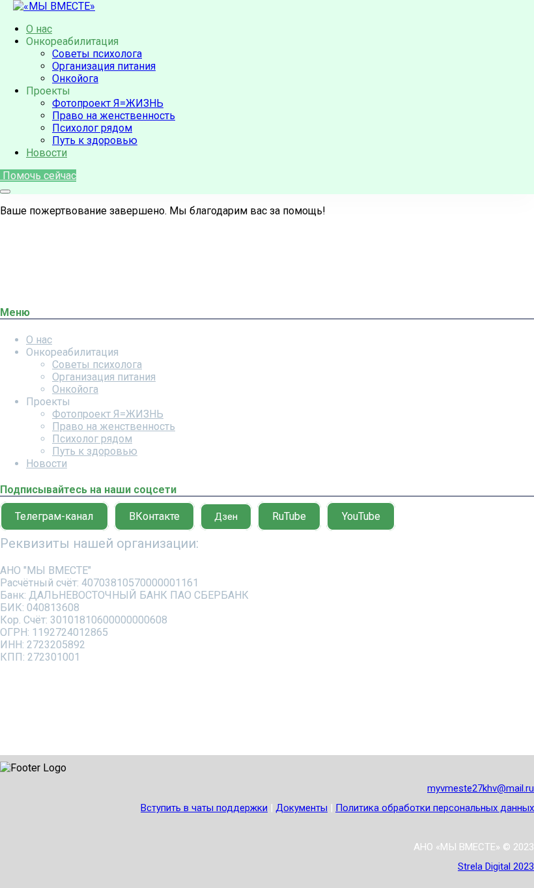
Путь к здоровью (94, 140)
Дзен (226, 517)
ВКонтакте (154, 516)
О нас (39, 29)
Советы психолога (97, 54)
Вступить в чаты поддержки (204, 808)
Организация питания (104, 66)
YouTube (361, 516)
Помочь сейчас (38, 175)
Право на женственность (113, 115)
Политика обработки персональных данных (434, 808)
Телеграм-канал (54, 516)
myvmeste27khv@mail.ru (480, 788)
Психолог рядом (92, 128)
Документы (301, 808)
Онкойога (75, 78)
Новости (46, 153)
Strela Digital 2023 (496, 866)
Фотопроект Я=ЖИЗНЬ (107, 103)
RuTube (289, 516)
